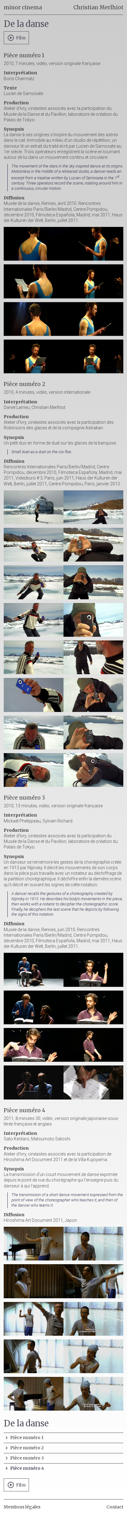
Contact (114, 1507)
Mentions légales (22, 1507)
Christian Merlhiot (98, 7)
